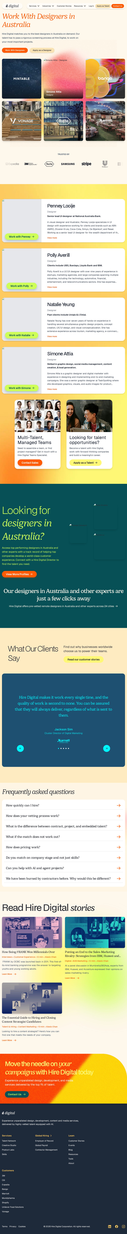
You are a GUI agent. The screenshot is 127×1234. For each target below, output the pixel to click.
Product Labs (8, 1149)
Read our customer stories (83, 659)
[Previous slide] (20, 748)
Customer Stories (64, 6)
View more (52, 237)
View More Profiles (17, 574)
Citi (3, 1180)
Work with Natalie (19, 335)
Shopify (5, 1202)
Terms (4, 1226)
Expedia (5, 1184)
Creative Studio (9, 1145)
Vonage (5, 1211)
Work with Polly (19, 286)
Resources (73, 1154)
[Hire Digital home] (12, 6)
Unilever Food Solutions (13, 1207)
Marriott (5, 1193)
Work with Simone (20, 388)
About (71, 1163)
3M (3, 1175)
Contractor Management (46, 1149)
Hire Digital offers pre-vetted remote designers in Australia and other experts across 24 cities (61, 606)
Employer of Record (44, 1141)
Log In (91, 6)
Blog (70, 1149)
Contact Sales (30, 462)
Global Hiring (42, 1135)
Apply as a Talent (83, 462)
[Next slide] (106, 748)
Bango (5, 1189)
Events (71, 1145)
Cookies (22, 1226)
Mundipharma (8, 1198)
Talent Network (9, 1141)
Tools (70, 1158)
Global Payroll (41, 1145)
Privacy (12, 1226)
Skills (4, 1154)
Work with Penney (20, 236)
